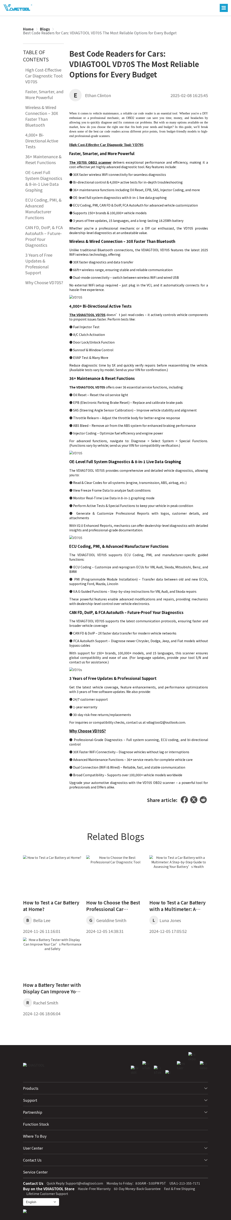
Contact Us (32, 1160)
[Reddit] (203, 800)
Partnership (32, 1112)
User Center (33, 1148)
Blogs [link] (45, 29)
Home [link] (28, 29)
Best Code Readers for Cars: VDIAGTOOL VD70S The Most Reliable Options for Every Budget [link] (100, 32)
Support (30, 1100)
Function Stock (36, 1124)
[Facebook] (184, 800)
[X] (193, 800)
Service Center (35, 1172)
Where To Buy (34, 1136)
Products (30, 1088)
